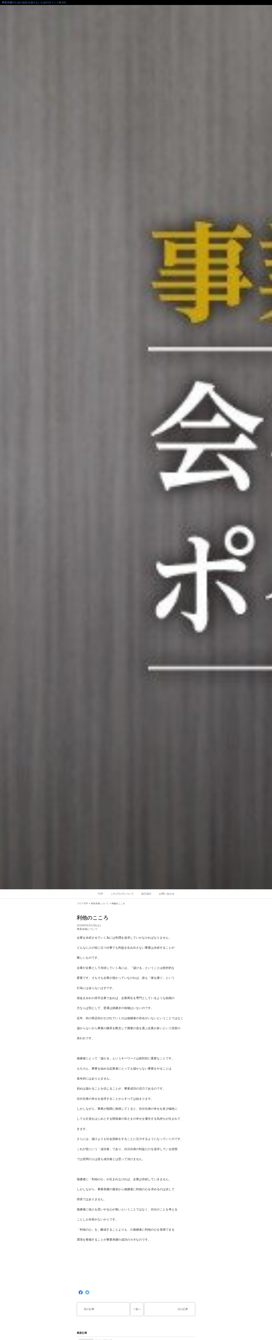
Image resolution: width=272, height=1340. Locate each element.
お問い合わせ (166, 893)
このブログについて (122, 893)
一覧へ (137, 1309)
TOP (100, 893)
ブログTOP (82, 903)
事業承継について (100, 903)
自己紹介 (146, 893)
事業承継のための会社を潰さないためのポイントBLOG (34, 2)
